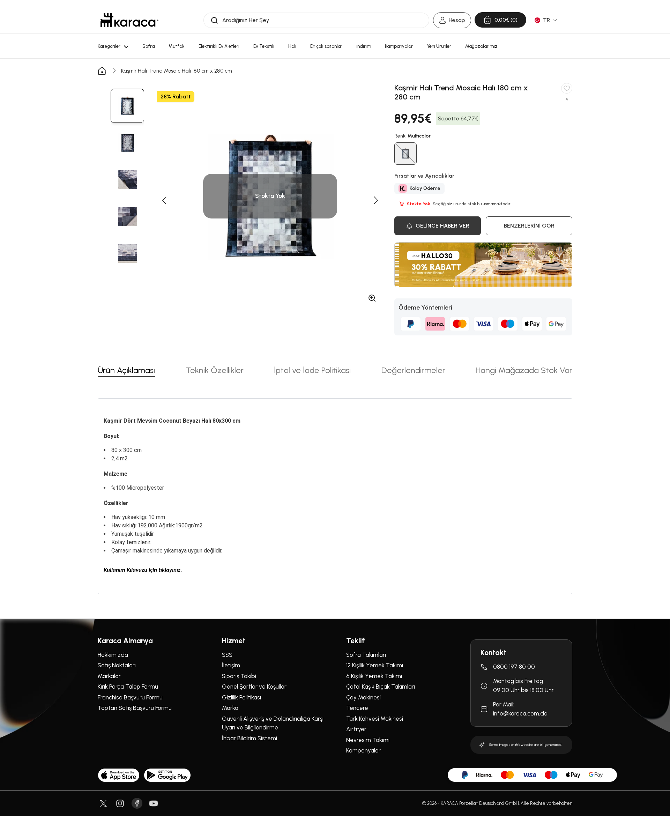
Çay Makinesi (363, 697)
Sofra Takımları (366, 654)
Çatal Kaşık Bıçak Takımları (380, 686)
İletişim (231, 665)
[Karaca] (129, 20)
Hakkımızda (113, 654)
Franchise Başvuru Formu (130, 697)
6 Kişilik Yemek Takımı (374, 676)
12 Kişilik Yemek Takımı (374, 665)
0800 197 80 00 (514, 666)
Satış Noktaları (117, 665)
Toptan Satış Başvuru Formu (135, 707)
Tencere (357, 707)
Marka (230, 707)
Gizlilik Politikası (241, 697)
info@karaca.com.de (520, 713)
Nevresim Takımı (367, 739)
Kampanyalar (363, 750)
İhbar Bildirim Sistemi (249, 738)
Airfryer (356, 729)
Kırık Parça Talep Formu (128, 686)
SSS (227, 654)
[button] (164, 200)
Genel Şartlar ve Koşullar (254, 686)
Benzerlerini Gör (529, 225)
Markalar (109, 676)
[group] (127, 106)
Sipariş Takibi (239, 676)
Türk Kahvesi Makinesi (374, 718)
